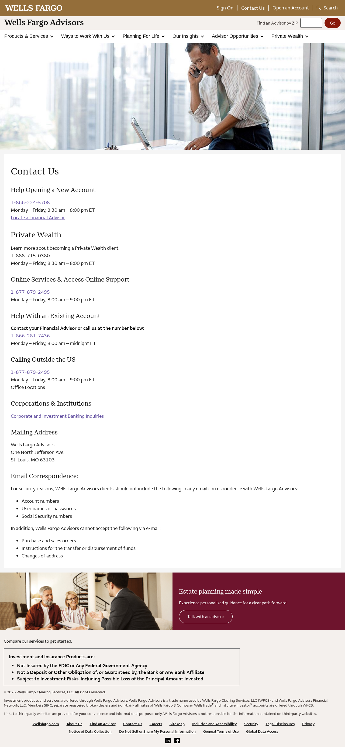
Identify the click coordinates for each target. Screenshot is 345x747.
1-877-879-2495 (30, 292)
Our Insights (186, 36)
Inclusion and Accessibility (214, 723)
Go (332, 23)
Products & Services (26, 36)
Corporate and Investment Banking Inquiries (57, 416)
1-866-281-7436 (30, 336)
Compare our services (24, 641)
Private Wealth (287, 36)
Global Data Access (262, 731)
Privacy (308, 723)
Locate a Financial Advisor (38, 217)
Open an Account (290, 8)
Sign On (225, 8)
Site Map (177, 723)
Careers (156, 723)
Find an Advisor (103, 723)
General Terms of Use (221, 731)
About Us (74, 723)
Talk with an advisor (205, 616)
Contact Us (253, 8)
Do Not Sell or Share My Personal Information (157, 731)
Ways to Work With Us (86, 36)
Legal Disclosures (280, 723)
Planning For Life (142, 36)
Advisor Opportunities (236, 36)
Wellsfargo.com (46, 723)
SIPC (48, 705)
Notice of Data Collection (90, 731)
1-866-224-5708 (30, 202)
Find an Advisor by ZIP (277, 23)
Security (251, 723)
